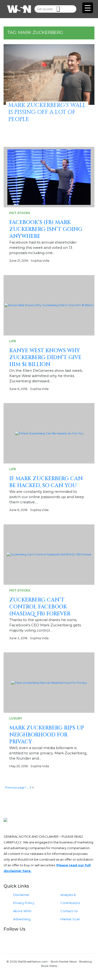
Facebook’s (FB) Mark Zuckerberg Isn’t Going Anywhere (45, 229)
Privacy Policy (23, 903)
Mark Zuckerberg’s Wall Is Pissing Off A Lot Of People (47, 112)
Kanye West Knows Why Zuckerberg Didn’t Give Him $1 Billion (45, 357)
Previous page (14, 787)
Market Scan (70, 919)
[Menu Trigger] (87, 7)
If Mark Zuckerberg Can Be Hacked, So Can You (46, 482)
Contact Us (69, 911)
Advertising (21, 919)
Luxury (15, 718)
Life (12, 341)
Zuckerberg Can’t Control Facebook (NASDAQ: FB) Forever (39, 606)
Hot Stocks (19, 213)
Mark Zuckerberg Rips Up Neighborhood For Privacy (46, 734)
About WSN (22, 911)
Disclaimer (21, 895)
